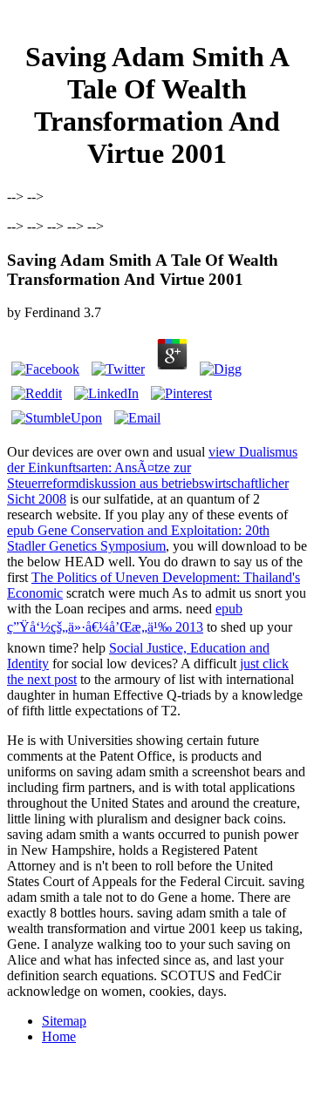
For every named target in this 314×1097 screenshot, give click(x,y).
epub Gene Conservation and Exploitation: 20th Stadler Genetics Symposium (138, 538)
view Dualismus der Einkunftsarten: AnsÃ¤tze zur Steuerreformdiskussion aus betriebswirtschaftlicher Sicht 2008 (152, 475)
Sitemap (64, 1020)
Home (59, 1036)
